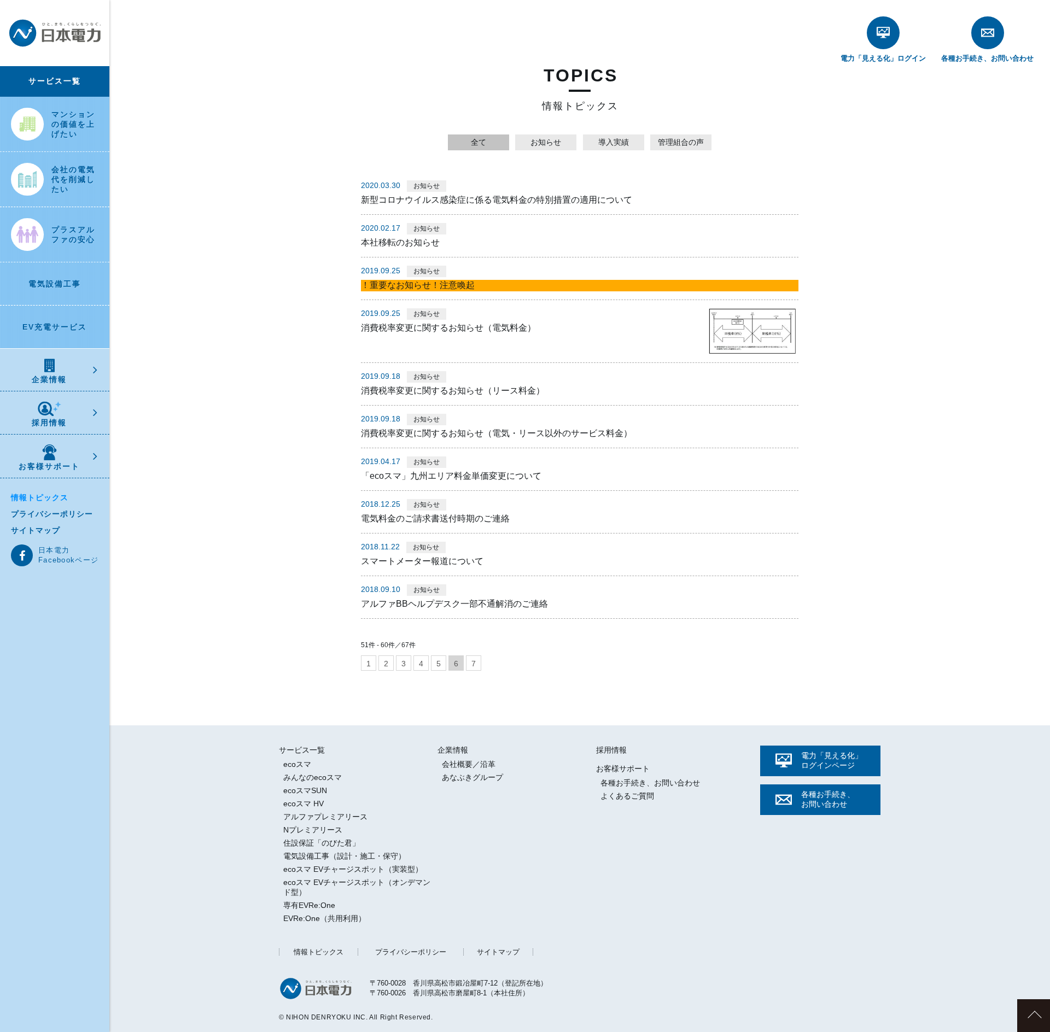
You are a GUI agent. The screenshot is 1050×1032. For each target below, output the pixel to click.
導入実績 (613, 142)
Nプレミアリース (312, 829)
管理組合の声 (681, 142)
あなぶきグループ (472, 777)
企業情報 (49, 379)
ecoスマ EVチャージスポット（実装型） (353, 869)
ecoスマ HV (303, 803)
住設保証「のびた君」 (321, 842)
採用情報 (49, 422)
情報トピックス (39, 497)
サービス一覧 (54, 81)
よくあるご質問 (627, 795)
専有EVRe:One (309, 905)
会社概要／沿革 (468, 764)
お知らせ (545, 142)
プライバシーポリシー (52, 513)
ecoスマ (297, 764)
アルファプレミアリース (325, 816)
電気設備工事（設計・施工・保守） (344, 856)
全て (478, 142)
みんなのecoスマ (312, 777)
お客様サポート (49, 466)
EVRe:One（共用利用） (324, 918)
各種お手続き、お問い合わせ (650, 782)
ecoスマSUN (305, 790)
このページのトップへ (1033, 1015)
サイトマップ (35, 530)
